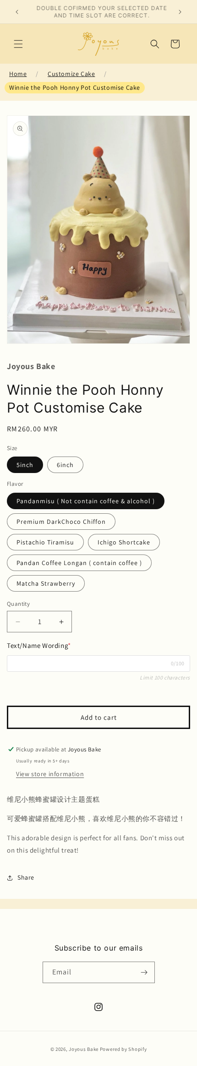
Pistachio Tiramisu (45, 542)
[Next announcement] (180, 12)
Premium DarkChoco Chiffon (61, 521)
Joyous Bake (83, 1049)
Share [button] (25, 877)
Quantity (18, 604)
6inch (65, 465)
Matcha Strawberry (45, 583)
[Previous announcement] (17, 12)
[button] (18, 44)
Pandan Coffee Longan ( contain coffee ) (79, 563)
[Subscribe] (144, 972)
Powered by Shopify (123, 1049)
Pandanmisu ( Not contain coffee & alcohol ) (85, 501)
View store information (50, 774)
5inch (24, 465)
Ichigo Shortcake (124, 542)
